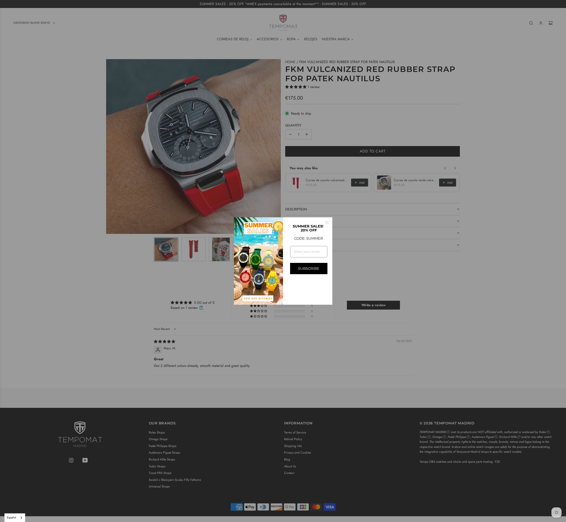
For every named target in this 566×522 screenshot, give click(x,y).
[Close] (327, 222)
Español (11, 517)
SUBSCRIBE (308, 268)
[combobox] (14, 517)
